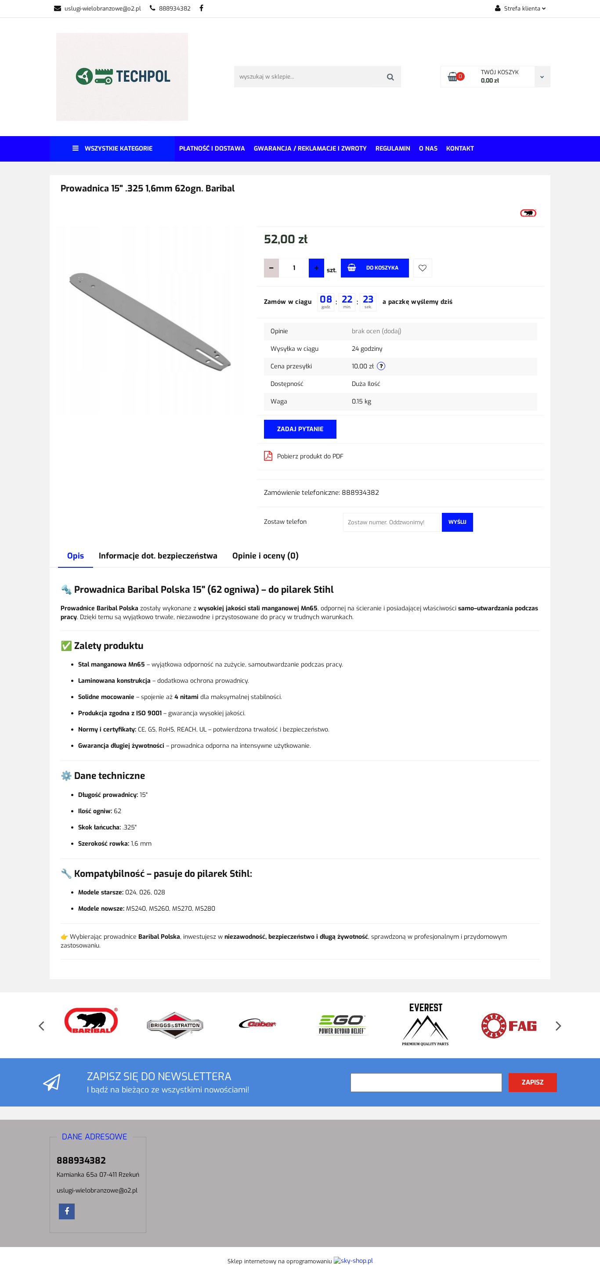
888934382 (175, 8)
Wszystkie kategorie (117, 148)
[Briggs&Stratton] (97, 1025)
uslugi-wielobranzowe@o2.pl (103, 8)
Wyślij (457, 522)
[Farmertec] (515, 1025)
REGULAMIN (393, 148)
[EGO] (264, 1025)
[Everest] (348, 1025)
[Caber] (181, 1025)
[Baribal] (528, 214)
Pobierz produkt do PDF (310, 456)
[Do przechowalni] (422, 268)
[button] (95, 1137)
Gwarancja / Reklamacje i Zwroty (310, 148)
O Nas (428, 148)
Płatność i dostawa (212, 148)
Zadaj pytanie (300, 429)
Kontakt (460, 148)
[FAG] (431, 1025)
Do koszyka (382, 267)
